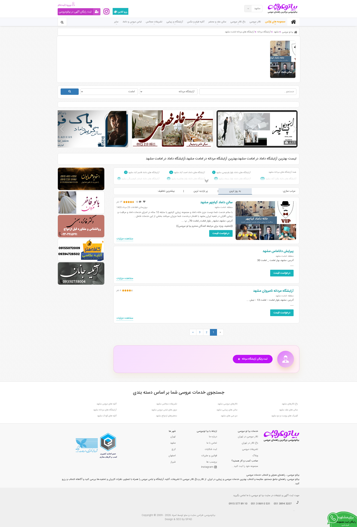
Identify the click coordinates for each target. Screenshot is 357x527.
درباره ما (213, 437)
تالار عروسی (255, 22)
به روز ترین (235, 191)
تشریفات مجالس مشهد (166, 404)
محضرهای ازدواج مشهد (166, 416)
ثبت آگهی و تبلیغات (283, 495)
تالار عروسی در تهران (248, 437)
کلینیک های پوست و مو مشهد (284, 416)
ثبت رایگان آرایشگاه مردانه (254, 359)
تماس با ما (212, 443)
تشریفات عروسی (250, 449)
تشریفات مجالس (154, 22)
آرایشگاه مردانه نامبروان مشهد (273, 291)
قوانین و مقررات (209, 456)
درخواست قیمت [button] (221, 233)
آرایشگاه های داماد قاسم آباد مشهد (142, 172)
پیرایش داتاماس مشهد (278, 251)
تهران (173, 437)
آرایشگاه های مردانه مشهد (105, 410)
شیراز (173, 462)
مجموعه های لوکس (275, 22)
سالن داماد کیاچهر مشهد (216, 202)
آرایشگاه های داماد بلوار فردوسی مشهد (232, 172)
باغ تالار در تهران (250, 443)
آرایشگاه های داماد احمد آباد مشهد (187, 172)
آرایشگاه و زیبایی (174, 22)
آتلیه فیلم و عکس (195, 22)
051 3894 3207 (283, 504)
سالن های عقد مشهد (288, 410)
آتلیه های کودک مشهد (107, 416)
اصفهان (172, 456)
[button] (295, 129)
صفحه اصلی (293, 22)
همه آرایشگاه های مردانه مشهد (282, 172)
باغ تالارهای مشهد (290, 404)
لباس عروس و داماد (132, 22)
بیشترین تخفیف (166, 191)
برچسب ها (211, 462)
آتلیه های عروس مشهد (107, 404)
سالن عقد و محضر (217, 22)
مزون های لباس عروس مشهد (164, 410)
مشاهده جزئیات (124, 239)
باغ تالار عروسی (237, 22)
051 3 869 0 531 (260, 504)
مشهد (173, 443)
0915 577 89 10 (238, 504)
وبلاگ (255, 456)
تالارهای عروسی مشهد (227, 404)
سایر (116, 22)
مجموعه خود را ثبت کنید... (245, 466)
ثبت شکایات (211, 449)
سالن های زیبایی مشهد (226, 410)
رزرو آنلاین (122, 12)
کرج (174, 449)
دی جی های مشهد (229, 416)
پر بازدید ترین (201, 191)
